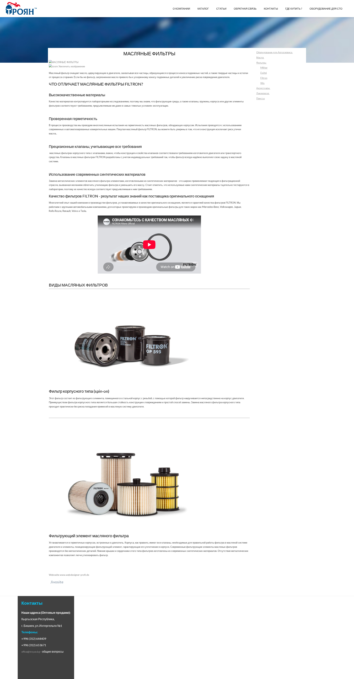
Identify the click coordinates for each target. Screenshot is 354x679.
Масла (260, 57)
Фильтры (261, 62)
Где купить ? (293, 8)
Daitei (263, 72)
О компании (181, 8)
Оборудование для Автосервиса (274, 52)
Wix (262, 83)
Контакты (271, 8)
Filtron (263, 78)
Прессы (260, 98)
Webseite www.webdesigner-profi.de (69, 574)
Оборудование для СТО (326, 8)
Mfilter (264, 67)
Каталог (203, 8)
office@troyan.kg (30, 651)
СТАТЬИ (221, 8)
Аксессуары (263, 88)
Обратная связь (245, 8)
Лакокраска (262, 93)
